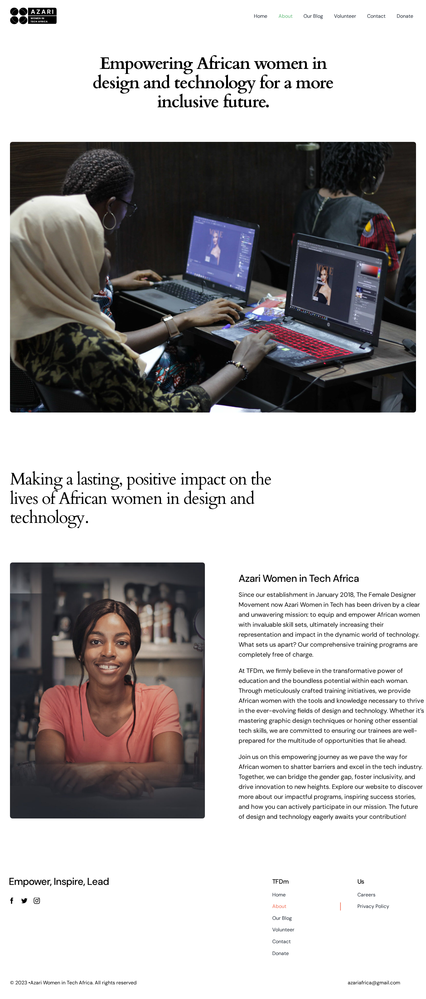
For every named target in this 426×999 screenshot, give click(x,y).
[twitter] (24, 901)
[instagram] (37, 901)
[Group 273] (33, 11)
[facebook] (12, 901)
